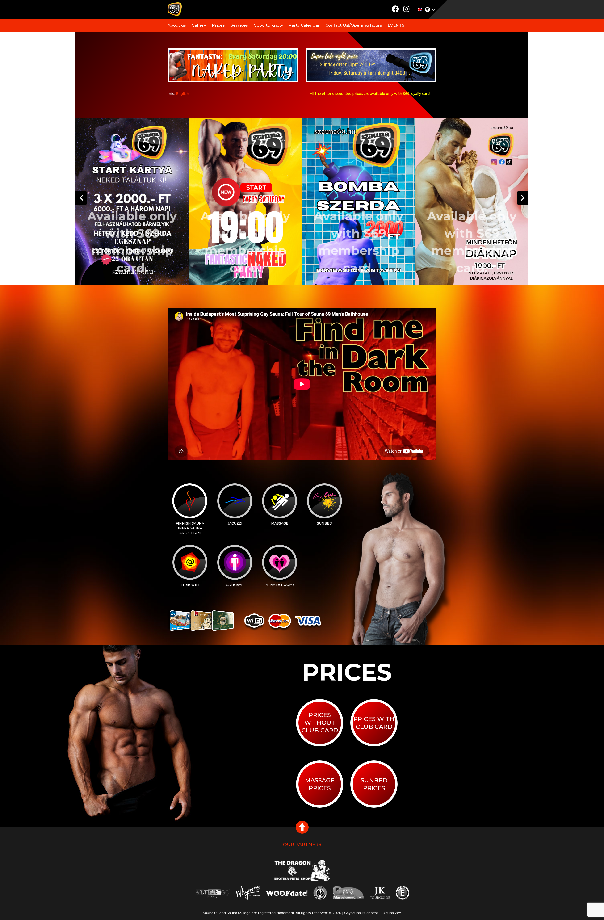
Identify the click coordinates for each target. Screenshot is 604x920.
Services (239, 25)
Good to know (268, 25)
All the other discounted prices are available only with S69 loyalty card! (370, 94)
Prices (218, 25)
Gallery (199, 25)
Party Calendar (304, 25)
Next (522, 198)
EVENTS (396, 25)
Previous (81, 198)
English (182, 94)
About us (177, 25)
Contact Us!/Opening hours (353, 25)
